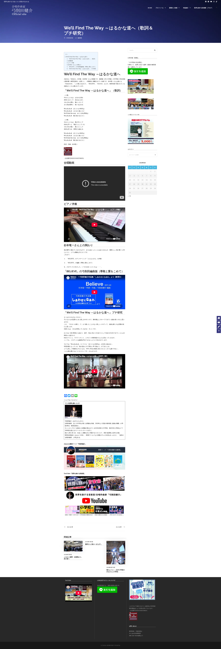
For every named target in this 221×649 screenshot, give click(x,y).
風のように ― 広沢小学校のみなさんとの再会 (115, 570)
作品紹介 (185, 8)
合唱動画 (70, 61)
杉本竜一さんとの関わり (74, 65)
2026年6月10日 (110, 567)
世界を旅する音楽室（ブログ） (203, 8)
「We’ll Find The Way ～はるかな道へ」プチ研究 (82, 68)
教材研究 (80, 38)
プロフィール (160, 8)
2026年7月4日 (89, 541)
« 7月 (129, 196)
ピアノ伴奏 (71, 63)
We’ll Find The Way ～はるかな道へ (77, 57)
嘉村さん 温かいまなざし (93, 544)
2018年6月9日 (69, 38)
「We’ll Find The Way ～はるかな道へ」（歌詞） (82, 59)
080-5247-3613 (133, 635)
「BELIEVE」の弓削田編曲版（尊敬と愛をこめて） (82, 67)
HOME (150, 8)
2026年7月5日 (68, 554)
